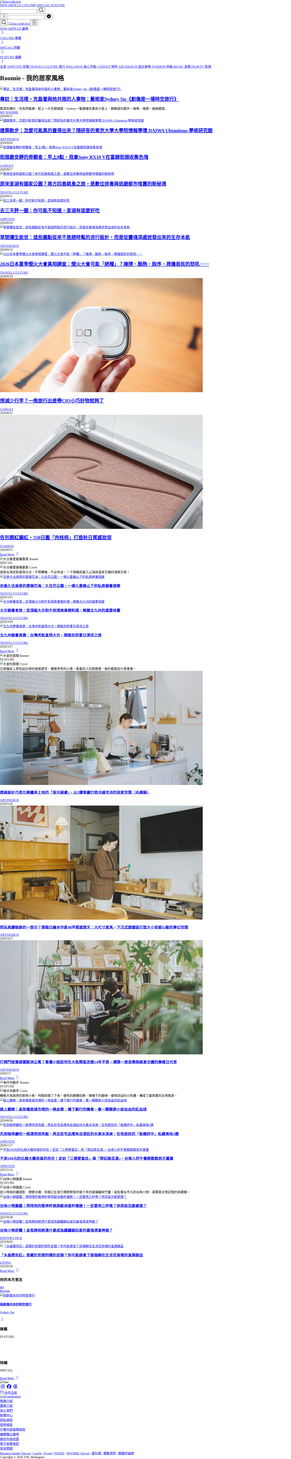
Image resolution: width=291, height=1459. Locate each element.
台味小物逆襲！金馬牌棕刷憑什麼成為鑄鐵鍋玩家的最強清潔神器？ (56, 1230)
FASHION (7, 546)
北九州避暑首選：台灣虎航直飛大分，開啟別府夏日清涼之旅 (51, 635)
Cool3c (37, 1453)
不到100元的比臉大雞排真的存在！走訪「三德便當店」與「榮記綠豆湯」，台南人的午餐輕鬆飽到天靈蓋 (86, 1158)
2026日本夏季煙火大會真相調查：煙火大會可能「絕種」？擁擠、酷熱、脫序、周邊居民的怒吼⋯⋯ (104, 264)
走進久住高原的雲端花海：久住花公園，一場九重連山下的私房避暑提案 (60, 586)
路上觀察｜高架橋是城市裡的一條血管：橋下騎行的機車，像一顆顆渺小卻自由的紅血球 (73, 1109)
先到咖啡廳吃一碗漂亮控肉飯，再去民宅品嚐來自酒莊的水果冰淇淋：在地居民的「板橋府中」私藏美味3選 (89, 1134)
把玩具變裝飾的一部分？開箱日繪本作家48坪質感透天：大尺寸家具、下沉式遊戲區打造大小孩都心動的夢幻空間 (94, 927)
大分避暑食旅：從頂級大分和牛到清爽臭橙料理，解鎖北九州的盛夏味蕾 (60, 610)
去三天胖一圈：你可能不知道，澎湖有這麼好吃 (50, 210)
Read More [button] (7, 1378)
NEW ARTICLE (11, 5)
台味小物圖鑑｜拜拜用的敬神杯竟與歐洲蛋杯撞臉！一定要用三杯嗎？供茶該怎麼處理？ (73, 1206)
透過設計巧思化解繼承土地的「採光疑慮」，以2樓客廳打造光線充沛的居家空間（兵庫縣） (75, 792)
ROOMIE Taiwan (78, 1453)
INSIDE (59, 1453)
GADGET (6, 165)
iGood (48, 1453)
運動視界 (109, 1453)
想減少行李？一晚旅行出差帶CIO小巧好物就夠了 (52, 400)
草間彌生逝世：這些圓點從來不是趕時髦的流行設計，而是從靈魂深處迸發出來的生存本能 (95, 237)
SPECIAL (44, 5)
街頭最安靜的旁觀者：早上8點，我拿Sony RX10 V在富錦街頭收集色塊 (74, 157)
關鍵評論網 (126, 1453)
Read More (7, 554)
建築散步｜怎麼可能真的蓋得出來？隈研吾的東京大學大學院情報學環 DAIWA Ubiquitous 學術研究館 (106, 130)
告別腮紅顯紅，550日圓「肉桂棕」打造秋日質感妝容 (56, 537)
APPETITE (7, 219)
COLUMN (29, 5)
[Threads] (15, 1388)
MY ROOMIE (9, 112)
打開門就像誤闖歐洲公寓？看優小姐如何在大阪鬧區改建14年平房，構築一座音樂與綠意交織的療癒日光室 (88, 1062)
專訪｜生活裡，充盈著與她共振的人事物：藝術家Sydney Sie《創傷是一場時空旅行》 (89, 99)
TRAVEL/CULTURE (14, 192)
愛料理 (96, 1453)
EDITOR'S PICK (11, 1238)
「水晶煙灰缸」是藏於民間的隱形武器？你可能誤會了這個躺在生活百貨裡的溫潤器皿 (71, 1255)
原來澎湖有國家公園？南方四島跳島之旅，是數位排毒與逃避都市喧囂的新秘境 (83, 183)
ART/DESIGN (9, 139)
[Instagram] (3, 1388)
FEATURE (58, 5)
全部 (3, 66)
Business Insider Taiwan (15, 1453)
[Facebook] (9, 1388)
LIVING (5, 1262)
